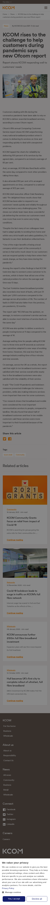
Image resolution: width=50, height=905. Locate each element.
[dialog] (25, 881)
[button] (25, 892)
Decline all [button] (37, 899)
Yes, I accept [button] (14, 899)
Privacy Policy (8, 888)
